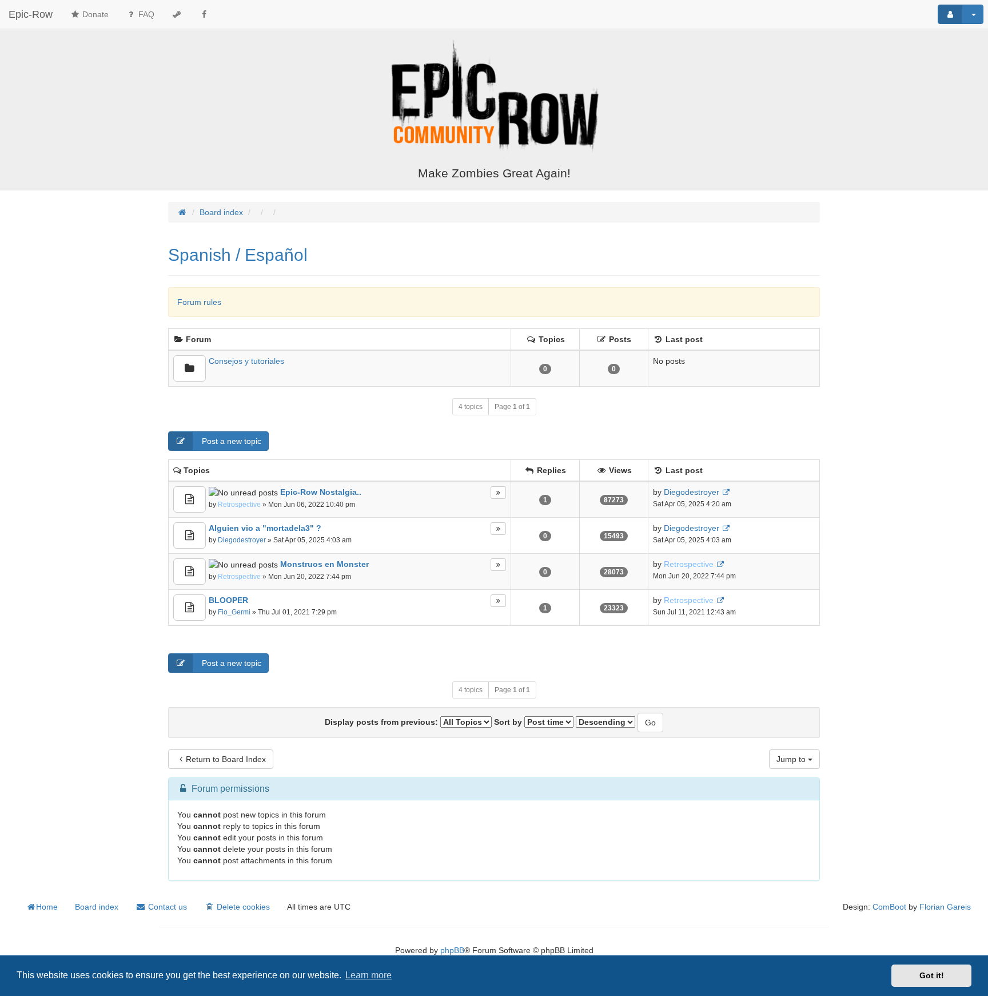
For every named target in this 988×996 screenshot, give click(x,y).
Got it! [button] (931, 975)
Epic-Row (31, 14)
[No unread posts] (189, 368)
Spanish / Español (238, 254)
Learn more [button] (368, 975)
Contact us (166, 906)
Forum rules (199, 302)
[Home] (494, 99)
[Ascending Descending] (605, 722)
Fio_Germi (234, 612)
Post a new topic (230, 441)
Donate (94, 14)
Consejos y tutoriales (246, 361)
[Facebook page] (204, 14)
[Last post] (498, 492)
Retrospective (239, 505)
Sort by (509, 722)
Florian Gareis (945, 906)
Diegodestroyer (691, 492)
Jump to (792, 759)
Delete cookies (242, 906)
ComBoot (889, 906)
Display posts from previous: (382, 722)
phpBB (452, 950)
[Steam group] (176, 14)
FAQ (145, 14)
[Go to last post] (726, 493)
